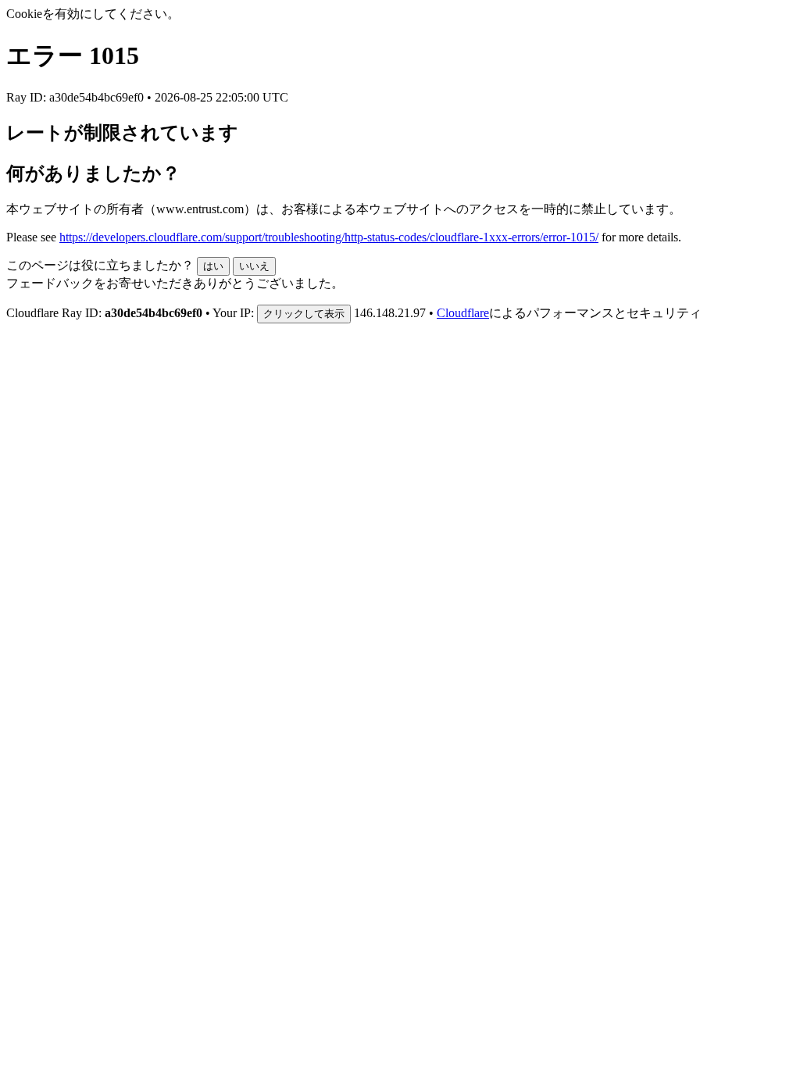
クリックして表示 (304, 313)
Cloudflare (463, 312)
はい (213, 266)
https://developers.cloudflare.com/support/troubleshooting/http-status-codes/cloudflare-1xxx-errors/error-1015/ (328, 237)
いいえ (254, 266)
